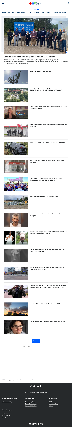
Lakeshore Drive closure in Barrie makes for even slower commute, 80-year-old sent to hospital (47, 90)
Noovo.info (5, 413)
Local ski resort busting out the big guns (44, 196)
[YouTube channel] (38, 386)
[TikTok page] (34, 386)
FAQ (21, 380)
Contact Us (15, 380)
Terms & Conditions (30, 404)
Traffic (30, 12)
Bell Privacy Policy (30, 401)
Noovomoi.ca (6, 415)
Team (33, 380)
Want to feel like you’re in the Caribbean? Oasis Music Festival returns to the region (48, 232)
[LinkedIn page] (41, 386)
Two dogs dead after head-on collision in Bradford (47, 142)
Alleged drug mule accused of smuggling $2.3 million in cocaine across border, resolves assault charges (49, 286)
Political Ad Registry (31, 406)
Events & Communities (19, 12)
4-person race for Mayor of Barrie (41, 71)
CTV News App (6, 380)
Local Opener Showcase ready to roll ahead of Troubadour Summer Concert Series (46, 179)
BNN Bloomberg (53, 404)
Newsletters (27, 380)
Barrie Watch (6, 12)
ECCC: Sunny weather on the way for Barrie (45, 303)
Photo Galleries (46, 12)
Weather (37, 12)
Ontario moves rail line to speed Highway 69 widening (29, 57)
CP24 (50, 401)
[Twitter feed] (31, 386)
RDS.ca (4, 417)
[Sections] (3, 3)
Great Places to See (59, 12)
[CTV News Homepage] (36, 3)
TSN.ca (51, 406)
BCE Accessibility (7, 401)
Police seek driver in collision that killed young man (47, 321)
